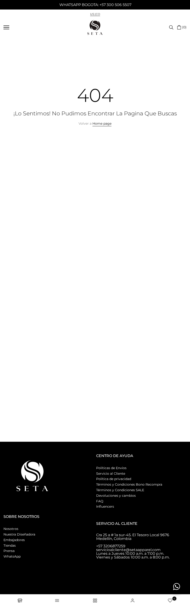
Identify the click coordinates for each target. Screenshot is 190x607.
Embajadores (14, 540)
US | (93, 14)
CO (98, 14)
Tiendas (9, 545)
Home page (101, 123)
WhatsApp (12, 556)
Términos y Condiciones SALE (120, 490)
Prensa (9, 551)
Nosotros (10, 529)
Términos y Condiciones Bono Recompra (129, 484)
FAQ (99, 501)
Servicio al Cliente (110, 473)
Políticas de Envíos (111, 468)
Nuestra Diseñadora (19, 534)
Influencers (105, 506)
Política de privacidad (113, 479)
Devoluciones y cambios (116, 495)
